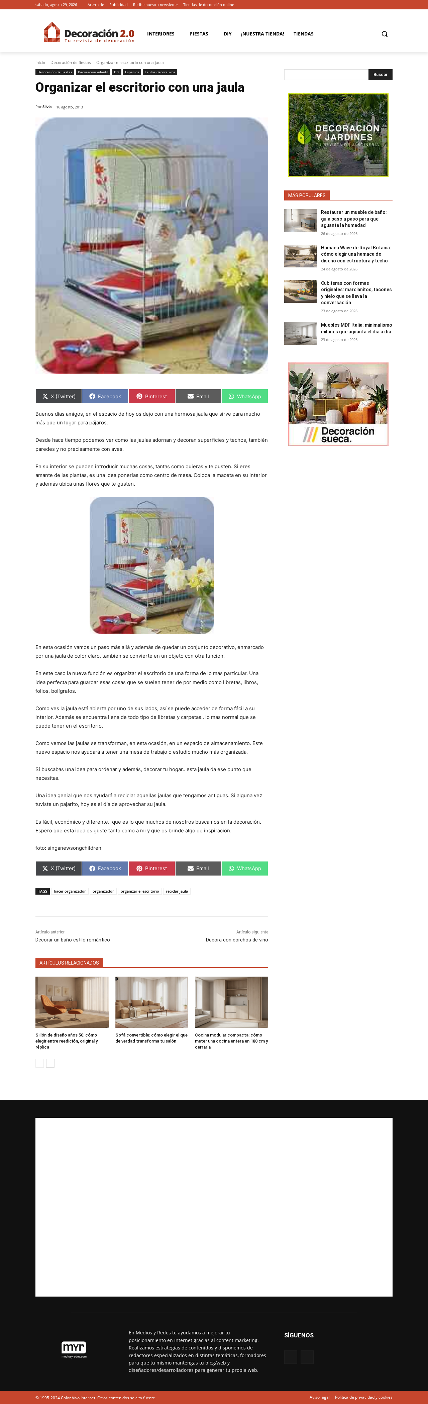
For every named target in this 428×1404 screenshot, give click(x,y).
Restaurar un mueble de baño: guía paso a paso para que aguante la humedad (354, 219)
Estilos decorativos (160, 72)
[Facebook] (379, 5)
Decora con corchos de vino (237, 940)
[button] (385, 34)
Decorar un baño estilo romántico (72, 940)
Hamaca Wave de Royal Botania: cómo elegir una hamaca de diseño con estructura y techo (356, 254)
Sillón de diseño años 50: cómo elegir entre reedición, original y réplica (66, 1041)
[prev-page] (39, 1063)
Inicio (40, 62)
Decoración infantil (93, 72)
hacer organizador (70, 891)
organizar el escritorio (140, 891)
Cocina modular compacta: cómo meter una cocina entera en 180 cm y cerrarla (231, 1041)
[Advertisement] (214, 1207)
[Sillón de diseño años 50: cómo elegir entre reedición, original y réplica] (72, 1002)
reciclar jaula (177, 891)
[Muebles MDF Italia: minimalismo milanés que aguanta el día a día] (300, 333)
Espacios (132, 72)
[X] (389, 5)
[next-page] (50, 1063)
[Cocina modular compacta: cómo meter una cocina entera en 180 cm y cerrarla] (231, 1002)
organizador (103, 891)
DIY (116, 72)
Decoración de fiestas (70, 62)
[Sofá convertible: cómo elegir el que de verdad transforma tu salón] (152, 1002)
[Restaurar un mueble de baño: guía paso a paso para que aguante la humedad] (300, 220)
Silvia (47, 106)
